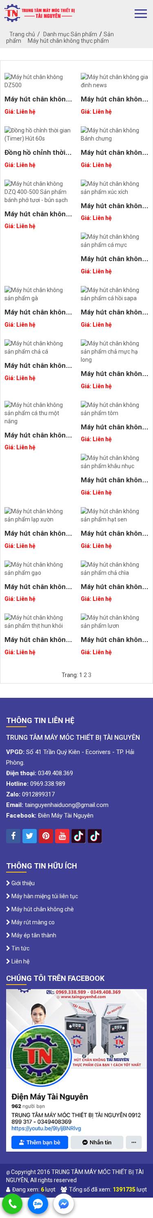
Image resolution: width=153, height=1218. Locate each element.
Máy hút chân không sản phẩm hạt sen (113, 537)
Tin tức (19, 948)
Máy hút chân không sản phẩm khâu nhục (114, 484)
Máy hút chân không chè (42, 909)
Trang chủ (22, 34)
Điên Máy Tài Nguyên (65, 815)
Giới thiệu (22, 883)
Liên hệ (19, 961)
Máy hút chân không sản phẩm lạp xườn (37, 537)
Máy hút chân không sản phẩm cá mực (113, 262)
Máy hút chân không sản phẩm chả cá (37, 369)
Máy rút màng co (32, 922)
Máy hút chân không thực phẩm (68, 40)
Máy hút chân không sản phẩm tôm (113, 431)
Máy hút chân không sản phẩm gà (37, 316)
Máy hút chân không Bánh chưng (113, 156)
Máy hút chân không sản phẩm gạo (37, 590)
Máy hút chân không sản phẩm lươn (113, 643)
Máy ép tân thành (33, 935)
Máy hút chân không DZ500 (37, 103)
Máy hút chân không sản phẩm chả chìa (113, 590)
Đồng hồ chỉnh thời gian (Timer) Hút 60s (37, 156)
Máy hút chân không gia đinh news (113, 103)
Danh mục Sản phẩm (70, 34)
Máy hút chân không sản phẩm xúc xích (113, 210)
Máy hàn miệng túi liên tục (44, 896)
